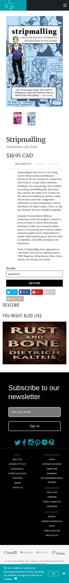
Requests (51, 517)
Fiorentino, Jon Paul (21, 147)
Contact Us (17, 488)
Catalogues (52, 492)
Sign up (34, 426)
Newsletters (52, 469)
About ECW (17, 459)
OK (53, 573)
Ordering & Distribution (52, 521)
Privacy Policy (51, 535)
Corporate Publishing (51, 464)
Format (10, 268)
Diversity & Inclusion (17, 474)
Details (54, 163)
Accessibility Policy (17, 464)
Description (23, 163)
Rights (51, 526)
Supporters (17, 478)
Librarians (51, 497)
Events (52, 459)
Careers (17, 483)
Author (40, 163)
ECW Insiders (52, 506)
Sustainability (17, 469)
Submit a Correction (52, 502)
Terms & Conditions (52, 531)
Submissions (52, 474)
